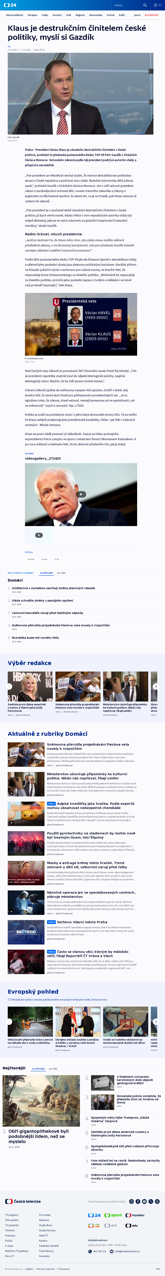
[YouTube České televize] (144, 1201)
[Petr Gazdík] (80, 94)
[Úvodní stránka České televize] (23, 1201)
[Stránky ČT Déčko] (94, 1225)
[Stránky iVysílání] (135, 1215)
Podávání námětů (48, 1245)
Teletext (10, 1230)
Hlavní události (14, 15)
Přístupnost (64, 1268)
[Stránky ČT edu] (131, 1225)
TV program (11, 1214)
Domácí (57, 15)
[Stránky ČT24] (94, 1215)
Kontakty (44, 1256)
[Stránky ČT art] (110, 1225)
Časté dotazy (46, 1251)
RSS (158, 1268)
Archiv (45, 559)
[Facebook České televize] (138, 1201)
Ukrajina (32, 15)
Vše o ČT (9, 1256)
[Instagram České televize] (131, 1201)
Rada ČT (43, 1235)
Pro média (44, 1214)
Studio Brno (45, 1225)
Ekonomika (95, 15)
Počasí (110, 15)
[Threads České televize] (157, 1201)
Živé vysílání (11, 1220)
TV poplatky (12, 1225)
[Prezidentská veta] (81, 324)
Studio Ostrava (47, 1230)
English (29, 1268)
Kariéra (43, 1240)
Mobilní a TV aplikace (16, 1251)
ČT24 (56, 559)
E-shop (9, 1245)
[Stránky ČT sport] (113, 1215)
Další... (122, 15)
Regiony (80, 15)
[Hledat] (145, 5)
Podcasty (10, 1235)
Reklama (44, 1220)
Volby (45, 15)
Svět (68, 15)
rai (9, 46)
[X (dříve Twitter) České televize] (150, 1201)
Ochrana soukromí (45, 1268)
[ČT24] (10, 5)
